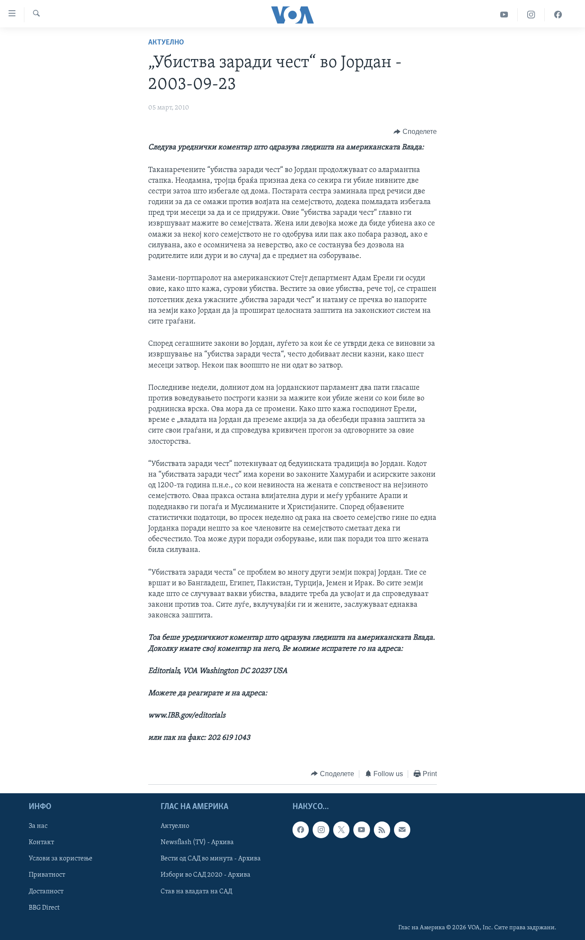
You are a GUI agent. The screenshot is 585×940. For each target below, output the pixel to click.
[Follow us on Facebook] (300, 829)
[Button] (415, 131)
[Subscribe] (402, 829)
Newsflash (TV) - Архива (197, 842)
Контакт (41, 842)
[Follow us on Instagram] (321, 829)
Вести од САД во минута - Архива (211, 859)
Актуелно (166, 43)
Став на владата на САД (196, 891)
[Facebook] (558, 14)
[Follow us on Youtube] (361, 829)
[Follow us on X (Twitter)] (341, 829)
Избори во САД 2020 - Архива (206, 875)
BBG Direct (44, 907)
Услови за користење (61, 859)
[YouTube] (504, 14)
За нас (38, 826)
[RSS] (382, 829)
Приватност (47, 875)
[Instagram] (531, 14)
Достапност (46, 891)
